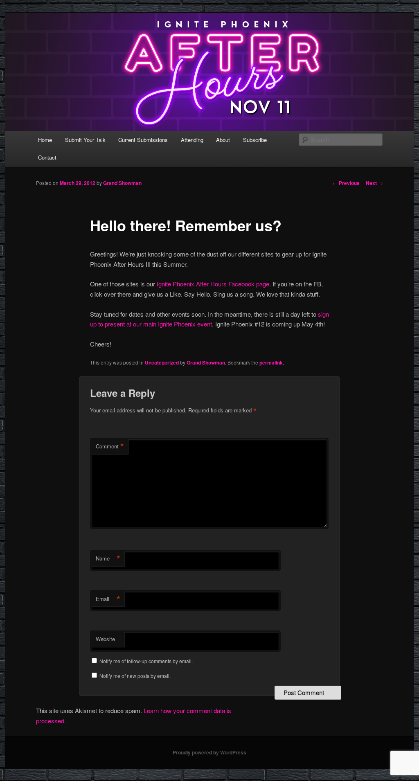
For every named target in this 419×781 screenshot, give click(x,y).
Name (108, 558)
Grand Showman (122, 183)
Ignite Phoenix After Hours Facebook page (213, 283)
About (223, 140)
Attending (192, 140)
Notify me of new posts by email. (135, 675)
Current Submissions (143, 140)
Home (45, 140)
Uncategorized (162, 362)
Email (108, 598)
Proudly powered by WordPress (209, 752)
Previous (346, 183)
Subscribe (255, 140)
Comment (110, 446)
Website (105, 639)
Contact (47, 157)
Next (374, 183)
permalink (271, 362)
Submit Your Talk (85, 140)
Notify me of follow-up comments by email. (146, 660)
